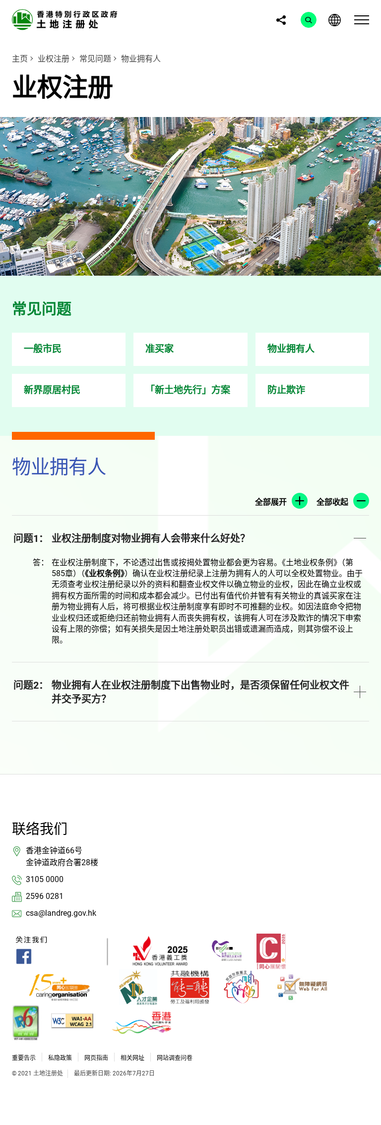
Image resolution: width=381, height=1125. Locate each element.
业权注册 (53, 58)
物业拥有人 (141, 58)
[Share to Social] (281, 20)
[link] (66, 19)
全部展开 (271, 502)
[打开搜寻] (309, 20)
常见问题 (95, 58)
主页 (20, 58)
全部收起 (332, 502)
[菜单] (361, 19)
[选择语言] (334, 20)
